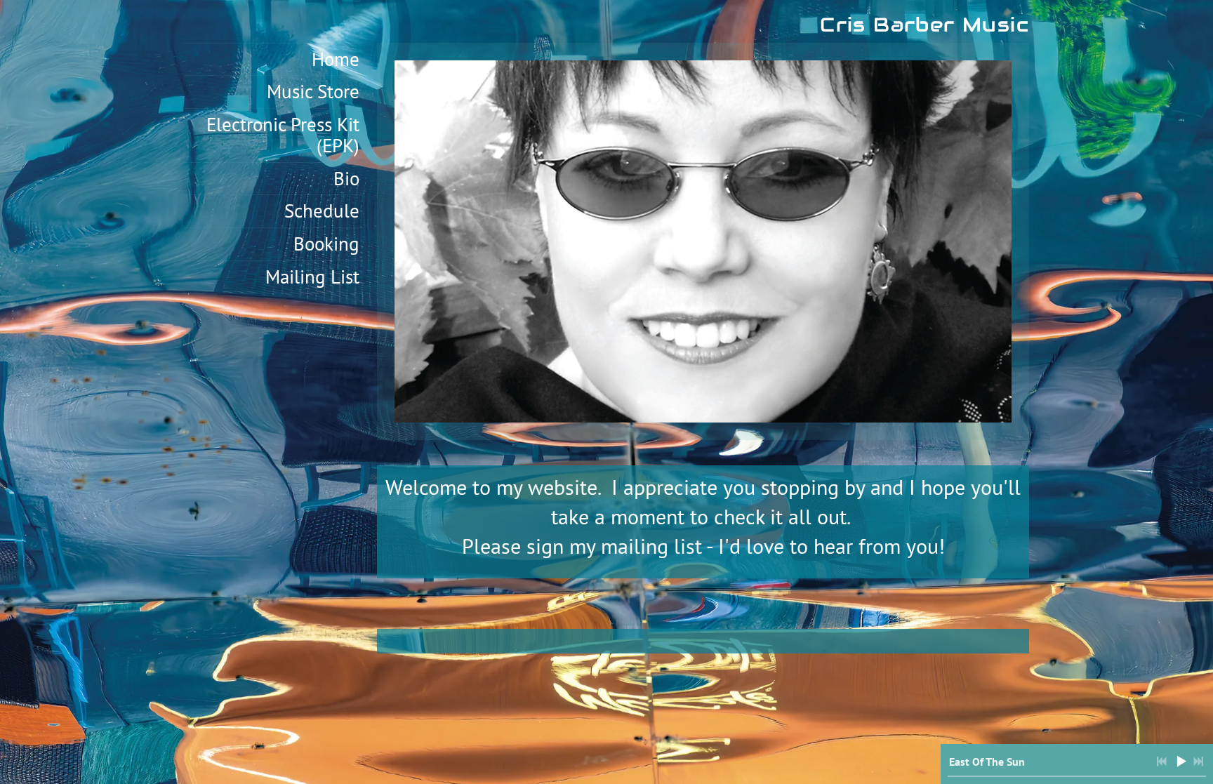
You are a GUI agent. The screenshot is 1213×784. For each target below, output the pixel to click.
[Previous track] (1161, 761)
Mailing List (312, 276)
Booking (326, 243)
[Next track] (1198, 761)
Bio (346, 178)
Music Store (313, 91)
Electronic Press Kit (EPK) (282, 134)
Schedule (321, 210)
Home (335, 59)
